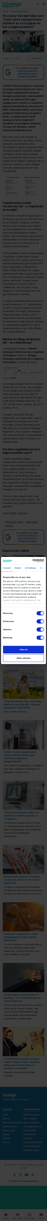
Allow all (23, 649)
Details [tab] (18, 568)
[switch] (40, 621)
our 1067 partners (19, 581)
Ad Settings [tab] (30, 568)
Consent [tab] (7, 568)
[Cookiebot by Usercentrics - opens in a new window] (33, 560)
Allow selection (24, 658)
